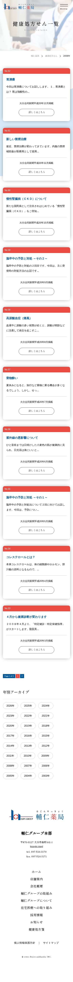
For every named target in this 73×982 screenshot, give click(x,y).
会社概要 (36, 886)
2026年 (10, 705)
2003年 (46, 775)
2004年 (28, 775)
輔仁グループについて (36, 900)
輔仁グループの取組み (36, 893)
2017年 (10, 735)
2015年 (46, 735)
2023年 (10, 715)
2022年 (28, 715)
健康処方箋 (36, 929)
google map (36, 846)
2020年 (10, 725)
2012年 (46, 745)
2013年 (28, 745)
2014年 (10, 745)
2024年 (46, 705)
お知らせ (36, 922)
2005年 (10, 775)
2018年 (46, 725)
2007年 (28, 765)
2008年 (10, 765)
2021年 (46, 715)
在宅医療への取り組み (36, 907)
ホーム (36, 871)
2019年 (28, 725)
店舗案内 (36, 879)
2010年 (28, 755)
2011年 (10, 755)
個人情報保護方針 (24, 942)
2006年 (46, 765)
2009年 (45, 755)
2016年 (28, 735)
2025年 (28, 705)
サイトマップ (51, 942)
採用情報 (36, 915)
